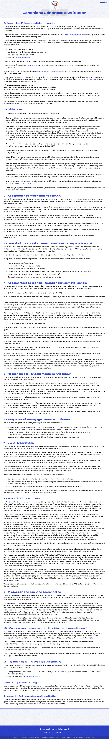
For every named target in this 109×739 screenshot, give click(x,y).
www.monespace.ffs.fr (75, 34)
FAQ (45, 732)
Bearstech (32, 65)
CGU (57, 737)
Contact (58, 732)
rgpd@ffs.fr (91, 79)
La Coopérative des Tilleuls (47, 71)
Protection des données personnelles (81, 737)
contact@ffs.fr (23, 57)
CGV (63, 737)
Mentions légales (48, 737)
